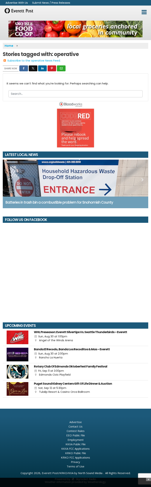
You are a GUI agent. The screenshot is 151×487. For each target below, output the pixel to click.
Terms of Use (75, 466)
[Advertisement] (75, 29)
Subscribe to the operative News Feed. (34, 60)
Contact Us (75, 426)
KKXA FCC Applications (75, 448)
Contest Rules (76, 431)
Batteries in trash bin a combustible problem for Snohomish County (59, 202)
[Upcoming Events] (17, 337)
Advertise (75, 422)
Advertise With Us (17, 3)
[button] (144, 12)
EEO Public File (75, 435)
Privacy (75, 462)
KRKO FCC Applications (75, 457)
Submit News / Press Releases (51, 3)
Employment (76, 440)
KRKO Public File (75, 453)
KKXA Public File (76, 444)
